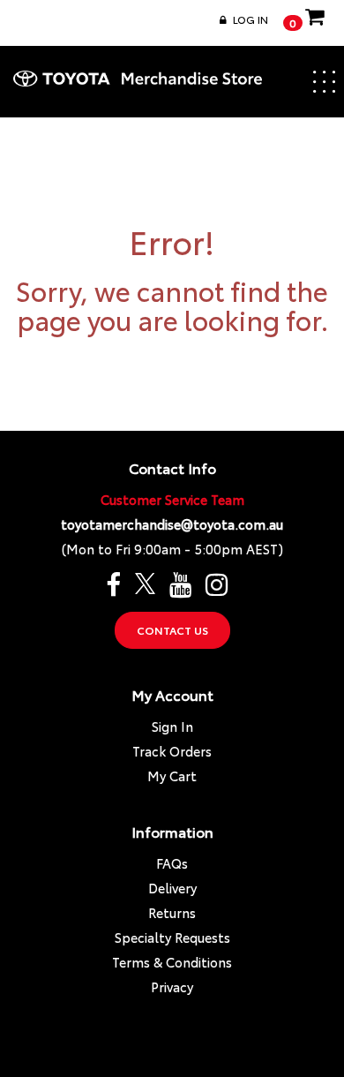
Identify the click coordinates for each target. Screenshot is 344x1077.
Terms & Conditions (172, 962)
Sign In (172, 726)
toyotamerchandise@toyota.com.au (172, 524)
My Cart (172, 775)
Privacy (172, 986)
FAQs (172, 863)
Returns (172, 912)
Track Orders (172, 751)
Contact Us (172, 629)
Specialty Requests (172, 937)
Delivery (172, 887)
